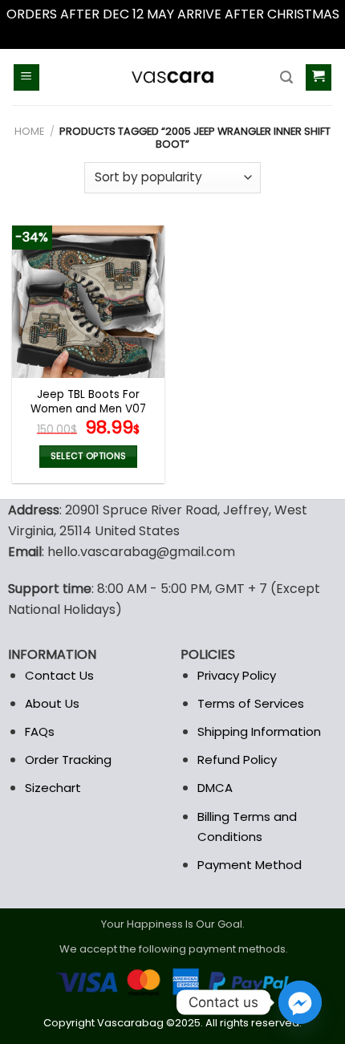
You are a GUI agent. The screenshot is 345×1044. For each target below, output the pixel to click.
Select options (89, 456)
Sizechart (53, 787)
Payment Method (249, 864)
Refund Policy (237, 759)
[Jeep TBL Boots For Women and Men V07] (88, 301)
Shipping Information (259, 731)
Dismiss (172, 35)
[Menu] (27, 77)
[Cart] (319, 77)
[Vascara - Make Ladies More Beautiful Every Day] (172, 77)
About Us (52, 703)
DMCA (215, 787)
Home (29, 131)
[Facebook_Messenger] (300, 1002)
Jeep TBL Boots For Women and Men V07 (88, 402)
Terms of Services (250, 703)
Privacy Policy (236, 675)
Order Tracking (68, 759)
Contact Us (59, 675)
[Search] (286, 77)
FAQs (40, 731)
